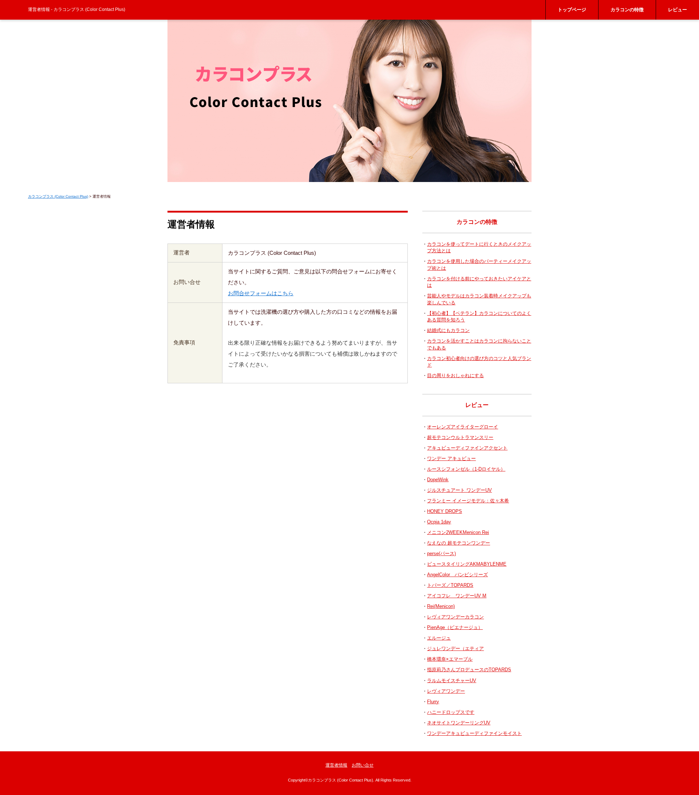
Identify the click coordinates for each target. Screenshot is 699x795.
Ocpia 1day (439, 522)
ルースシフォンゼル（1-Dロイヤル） (466, 469)
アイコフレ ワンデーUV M (456, 595)
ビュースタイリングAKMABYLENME (466, 564)
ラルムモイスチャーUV (451, 680)
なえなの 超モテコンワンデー (458, 543)
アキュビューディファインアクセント (467, 448)
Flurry (433, 701)
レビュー (677, 9)
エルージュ (439, 638)
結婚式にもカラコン (448, 330)
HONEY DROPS (444, 511)
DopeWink (438, 479)
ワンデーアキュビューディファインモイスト (474, 733)
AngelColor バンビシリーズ (457, 574)
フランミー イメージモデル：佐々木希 (468, 500)
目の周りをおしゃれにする (455, 375)
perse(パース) (441, 553)
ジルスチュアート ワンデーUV (459, 490)
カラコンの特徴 (627, 9)
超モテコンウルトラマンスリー (460, 437)
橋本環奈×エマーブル (450, 659)
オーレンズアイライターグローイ (462, 427)
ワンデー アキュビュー (451, 458)
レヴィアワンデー (446, 691)
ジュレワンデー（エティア (455, 648)
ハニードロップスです (450, 712)
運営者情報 (336, 765)
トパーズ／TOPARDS (450, 585)
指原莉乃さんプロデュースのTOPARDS (469, 669)
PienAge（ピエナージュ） (455, 627)
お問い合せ (363, 765)
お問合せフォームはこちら (260, 293)
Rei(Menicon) (441, 606)
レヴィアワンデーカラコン (455, 617)
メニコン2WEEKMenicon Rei (458, 532)
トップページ (572, 9)
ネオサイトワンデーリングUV (458, 722)
